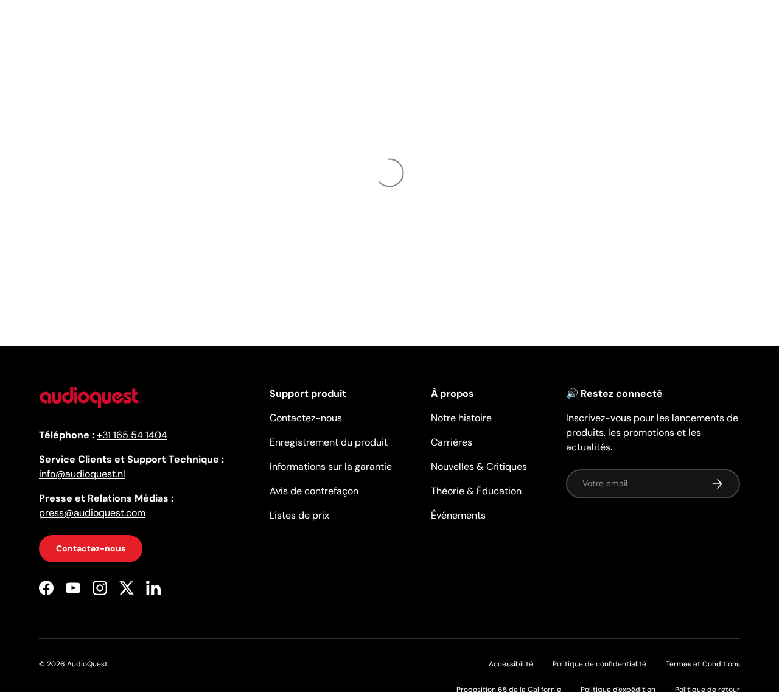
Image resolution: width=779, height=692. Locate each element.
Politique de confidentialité (599, 664)
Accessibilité (511, 664)
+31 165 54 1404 (132, 434)
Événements (458, 515)
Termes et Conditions (703, 664)
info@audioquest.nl (82, 473)
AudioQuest (87, 664)
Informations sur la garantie (331, 466)
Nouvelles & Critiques (479, 466)
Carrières (451, 442)
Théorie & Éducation (476, 490)
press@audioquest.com (92, 512)
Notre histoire (461, 417)
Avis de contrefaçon (314, 490)
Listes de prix (299, 515)
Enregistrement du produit (329, 442)
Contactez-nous (90, 548)
